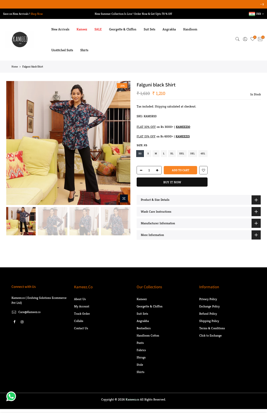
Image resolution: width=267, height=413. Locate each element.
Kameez (82, 29)
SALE (98, 29)
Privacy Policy (208, 299)
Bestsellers (144, 328)
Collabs (78, 321)
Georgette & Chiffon (122, 29)
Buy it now (172, 182)
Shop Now (37, 14)
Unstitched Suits (62, 50)
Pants (140, 343)
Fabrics (141, 350)
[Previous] (13, 143)
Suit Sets (149, 29)
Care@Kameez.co (29, 312)
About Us (80, 299)
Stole (140, 365)
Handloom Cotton (148, 335)
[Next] (123, 143)
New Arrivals (60, 29)
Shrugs (141, 357)
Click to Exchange (210, 335)
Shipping (160, 106)
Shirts (84, 50)
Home (14, 66)
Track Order (82, 314)
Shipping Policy (209, 321)
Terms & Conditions (212, 328)
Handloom (190, 29)
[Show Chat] (12, 396)
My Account (81, 306)
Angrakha (169, 29)
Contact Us (81, 328)
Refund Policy (208, 314)
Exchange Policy (209, 306)
